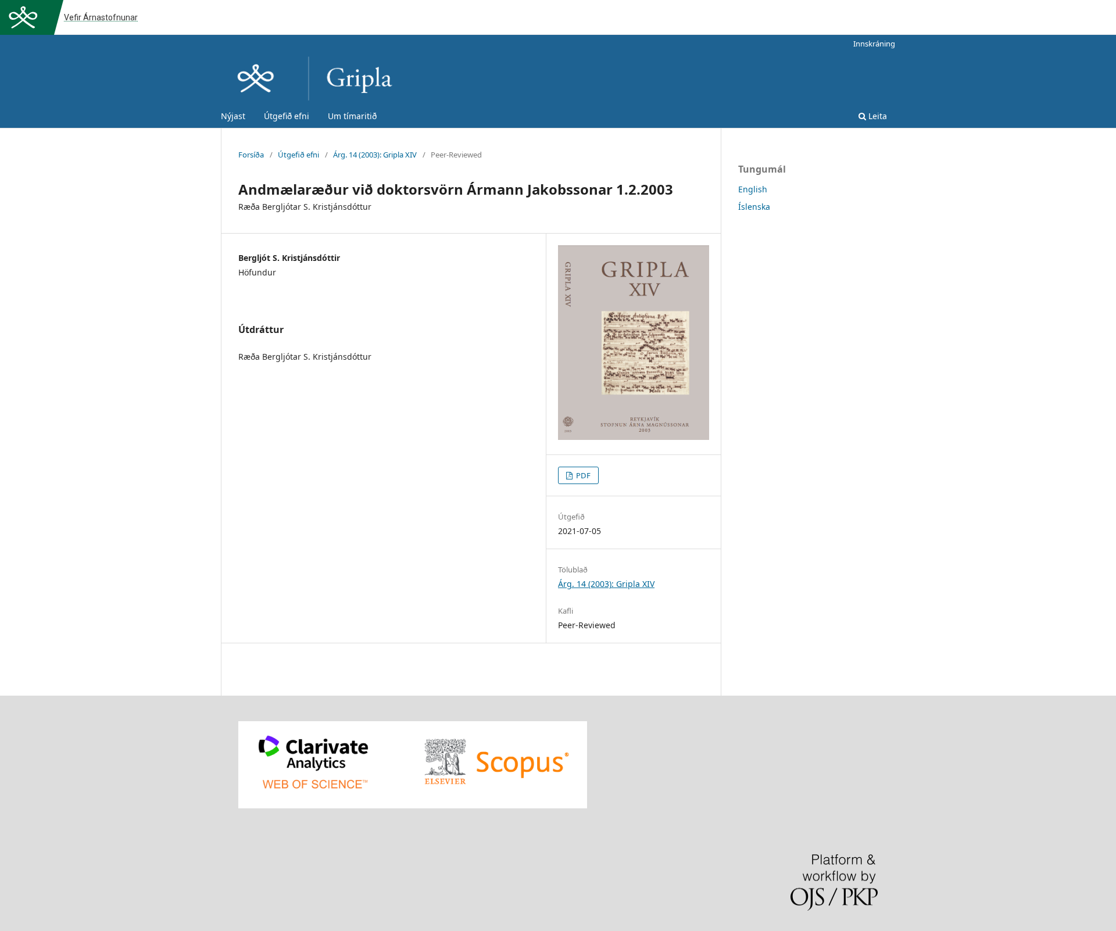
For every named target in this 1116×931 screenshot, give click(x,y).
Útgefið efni (286, 115)
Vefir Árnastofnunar (101, 17)
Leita (876, 115)
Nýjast (233, 115)
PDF (582, 475)
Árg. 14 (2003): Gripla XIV (375, 154)
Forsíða (251, 154)
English (752, 189)
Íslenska (754, 206)
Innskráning (874, 43)
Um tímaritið (352, 115)
